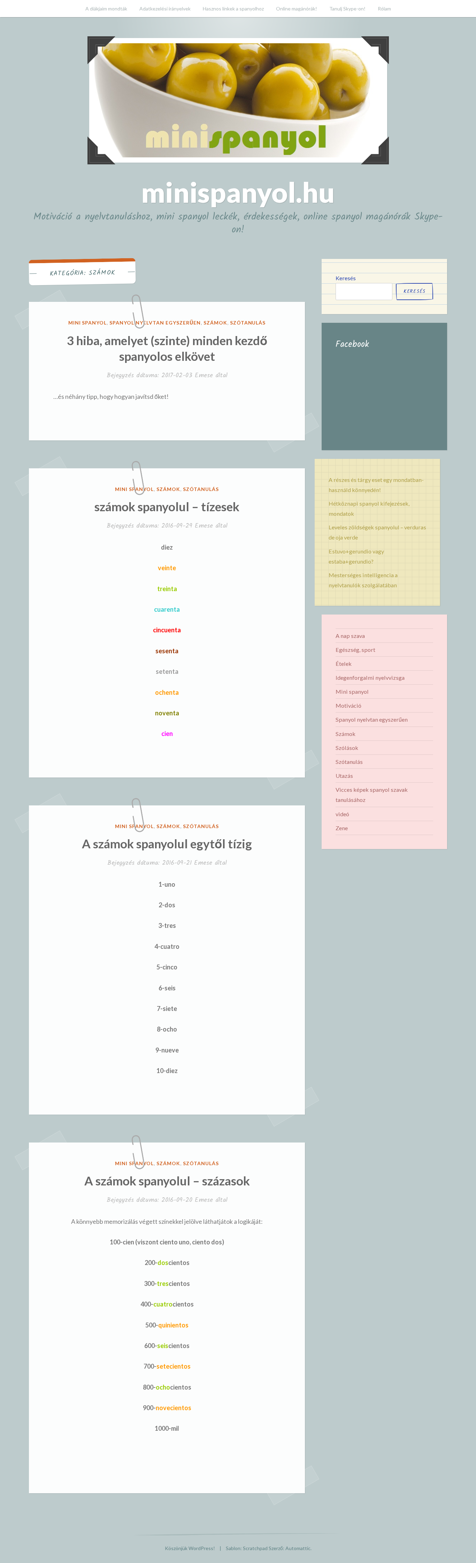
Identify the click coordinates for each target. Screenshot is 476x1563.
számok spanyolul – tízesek (166, 506)
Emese (204, 376)
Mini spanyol (87, 323)
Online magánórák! (296, 9)
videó (342, 814)
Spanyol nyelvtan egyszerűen (154, 323)
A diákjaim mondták (106, 9)
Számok (215, 323)
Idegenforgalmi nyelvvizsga (370, 677)
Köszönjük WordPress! (190, 1548)
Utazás (344, 775)
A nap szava (350, 635)
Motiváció (348, 705)
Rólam (384, 9)
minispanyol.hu (238, 192)
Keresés (346, 278)
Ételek (344, 663)
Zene (342, 828)
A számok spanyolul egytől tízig (167, 843)
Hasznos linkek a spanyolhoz (233, 9)
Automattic (297, 1548)
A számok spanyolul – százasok (167, 1180)
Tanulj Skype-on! (347, 9)
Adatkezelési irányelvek (165, 9)
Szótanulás (248, 323)
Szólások (347, 747)
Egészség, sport (355, 649)
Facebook (352, 344)
